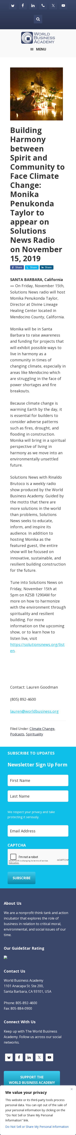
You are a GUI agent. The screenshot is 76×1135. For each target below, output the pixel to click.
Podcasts (17, 734)
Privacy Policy (49, 817)
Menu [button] (41, 49)
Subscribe (21, 878)
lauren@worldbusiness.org (34, 711)
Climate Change (42, 728)
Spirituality (34, 734)
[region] (38, 1110)
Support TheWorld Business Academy (32, 1080)
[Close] (71, 1089)
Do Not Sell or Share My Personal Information (37, 1127)
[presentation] (40, 857)
